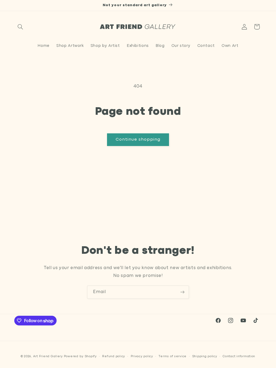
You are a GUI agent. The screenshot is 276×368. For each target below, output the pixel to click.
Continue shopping (138, 139)
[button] (20, 26)
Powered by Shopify (80, 356)
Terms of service (172, 356)
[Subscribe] (182, 292)
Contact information (239, 356)
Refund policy (113, 356)
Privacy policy (142, 356)
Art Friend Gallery (48, 356)
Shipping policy (204, 356)
